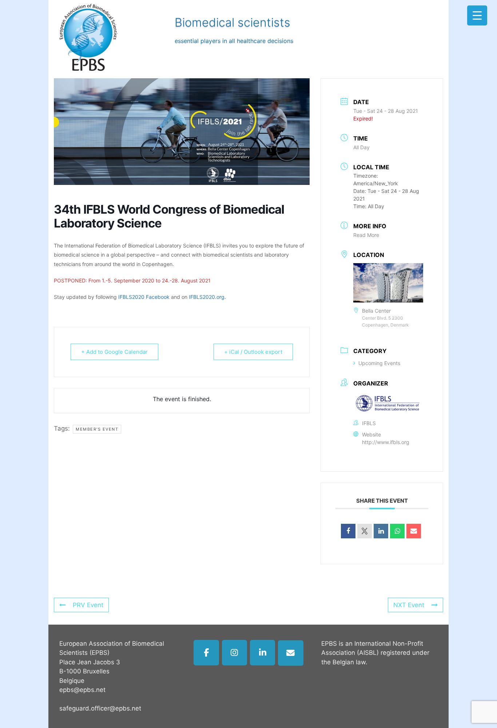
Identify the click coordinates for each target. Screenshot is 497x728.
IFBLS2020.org (206, 297)
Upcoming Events (379, 363)
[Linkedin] (381, 531)
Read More (366, 235)
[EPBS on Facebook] (206, 652)
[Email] (413, 531)
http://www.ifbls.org (385, 442)
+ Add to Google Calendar (114, 351)
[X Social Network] (364, 531)
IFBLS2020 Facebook (144, 297)
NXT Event (408, 605)
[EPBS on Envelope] (290, 653)
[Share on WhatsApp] (397, 531)
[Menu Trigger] (477, 15)
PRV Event (88, 605)
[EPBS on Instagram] (234, 652)
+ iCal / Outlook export (253, 351)
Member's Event (97, 429)
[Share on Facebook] (348, 531)
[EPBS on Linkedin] (262, 652)
